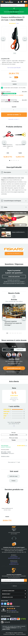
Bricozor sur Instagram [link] (11, 604)
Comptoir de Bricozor (11, 627)
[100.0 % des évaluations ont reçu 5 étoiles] (7, 409)
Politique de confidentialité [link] (9, 634)
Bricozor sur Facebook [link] (2, 604)
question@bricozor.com (14, 368)
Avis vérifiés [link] (17, 422)
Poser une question (14, 276)
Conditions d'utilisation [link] (21, 634)
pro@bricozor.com (14, 564)
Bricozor (9, 2)
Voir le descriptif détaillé (14, 67)
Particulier (8, 349)
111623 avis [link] (13, 610)
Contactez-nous (7, 547)
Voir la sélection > (14, 13)
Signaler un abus (5, 456)
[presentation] (4, 142)
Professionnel (20, 349)
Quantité (14, 106)
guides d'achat (6, 629)
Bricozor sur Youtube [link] (8, 604)
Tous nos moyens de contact (13, 371)
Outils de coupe (13, 476)
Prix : (10, 77)
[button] (10, 160)
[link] (21, 2)
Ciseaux (13, 480)
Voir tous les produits (13, 253)
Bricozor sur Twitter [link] (5, 604)
